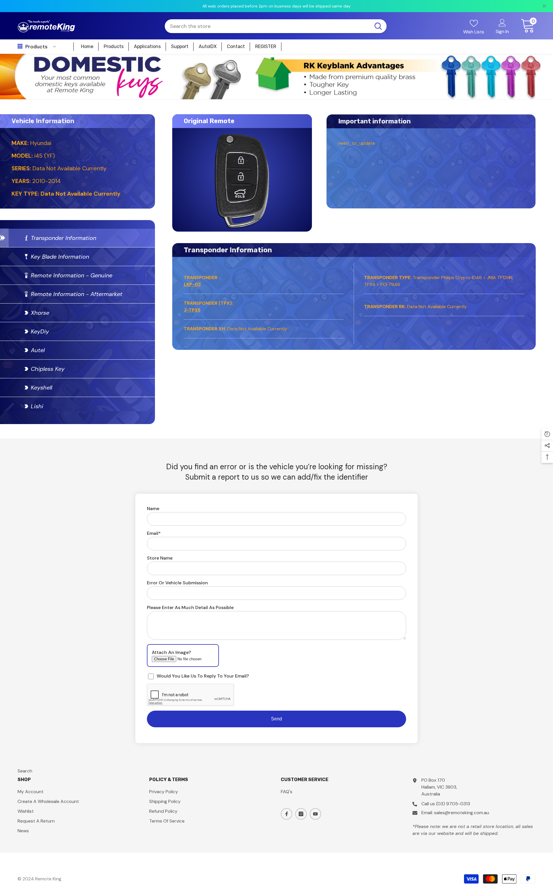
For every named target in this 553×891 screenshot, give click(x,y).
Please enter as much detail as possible (190, 607)
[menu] (20, 46)
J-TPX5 (192, 310)
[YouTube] (315, 814)
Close (546, 53)
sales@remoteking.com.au (461, 813)
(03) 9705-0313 (453, 804)
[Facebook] (286, 814)
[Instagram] (301, 814)
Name (153, 508)
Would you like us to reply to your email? (203, 676)
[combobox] (267, 26)
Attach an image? (171, 652)
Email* (154, 533)
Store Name (160, 558)
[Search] (275, 26)
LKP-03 (192, 284)
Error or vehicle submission (177, 583)
